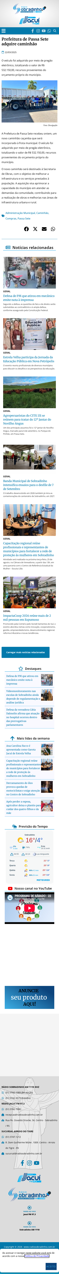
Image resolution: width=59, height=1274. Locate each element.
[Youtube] (44, 31)
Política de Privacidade (37, 1256)
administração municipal (20, 213)
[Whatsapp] (49, 31)
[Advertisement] (29, 955)
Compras (11, 218)
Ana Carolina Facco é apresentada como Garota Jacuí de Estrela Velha (21, 749)
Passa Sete (24, 218)
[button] (3, 31)
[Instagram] (38, 31)
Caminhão (42, 213)
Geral (7, 291)
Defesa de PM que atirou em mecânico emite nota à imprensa (22, 680)
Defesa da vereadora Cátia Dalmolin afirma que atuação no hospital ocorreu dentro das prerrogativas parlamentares (22, 717)
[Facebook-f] (33, 31)
